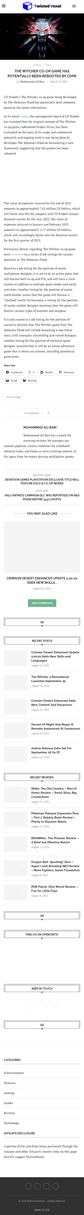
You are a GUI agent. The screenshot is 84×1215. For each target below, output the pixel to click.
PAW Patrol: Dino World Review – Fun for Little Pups (54, 889)
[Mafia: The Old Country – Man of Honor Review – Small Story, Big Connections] (15, 794)
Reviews (9, 1113)
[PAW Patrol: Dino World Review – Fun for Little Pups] (15, 893)
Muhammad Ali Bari (32, 81)
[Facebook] (28, 1186)
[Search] (80, 6)
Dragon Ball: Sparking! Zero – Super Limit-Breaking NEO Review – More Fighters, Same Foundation (55, 866)
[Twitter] (37, 1186)
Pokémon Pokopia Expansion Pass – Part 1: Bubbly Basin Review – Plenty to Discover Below (55, 817)
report (24, 116)
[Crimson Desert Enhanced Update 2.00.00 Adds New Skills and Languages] (42, 547)
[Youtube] (46, 1186)
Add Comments (42, 603)
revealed (17, 254)
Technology (11, 1123)
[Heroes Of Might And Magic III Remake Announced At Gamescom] (15, 730)
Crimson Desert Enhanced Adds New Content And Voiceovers (53, 703)
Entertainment (14, 1073)
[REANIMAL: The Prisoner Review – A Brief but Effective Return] (15, 844)
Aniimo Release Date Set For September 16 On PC (51, 750)
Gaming (9, 1093)
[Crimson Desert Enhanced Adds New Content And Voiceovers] (15, 706)
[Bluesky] (55, 1186)
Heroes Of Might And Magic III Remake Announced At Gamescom (55, 726)
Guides (8, 1103)
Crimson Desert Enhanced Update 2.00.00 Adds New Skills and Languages (55, 656)
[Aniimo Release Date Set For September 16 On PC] (15, 754)
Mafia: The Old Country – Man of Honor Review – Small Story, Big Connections (54, 793)
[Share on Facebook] (53, 413)
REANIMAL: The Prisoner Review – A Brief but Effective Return (55, 840)
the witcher (13, 397)
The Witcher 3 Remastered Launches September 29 (50, 679)
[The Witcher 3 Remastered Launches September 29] (15, 683)
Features (10, 1083)
